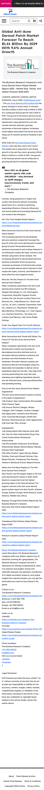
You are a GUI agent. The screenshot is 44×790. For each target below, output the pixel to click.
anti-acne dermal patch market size (22, 103)
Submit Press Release (12, 781)
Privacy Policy (33, 786)
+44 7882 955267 (9, 649)
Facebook (6, 662)
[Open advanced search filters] (34, 20)
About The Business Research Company (19, 550)
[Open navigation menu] (4, 21)
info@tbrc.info (8, 653)
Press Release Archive (25, 776)
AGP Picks (5, 4)
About (11, 776)
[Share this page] (40, 21)
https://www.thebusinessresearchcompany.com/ (23, 596)
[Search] (29, 20)
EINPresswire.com (32, 100)
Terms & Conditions (32, 781)
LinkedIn (6, 659)
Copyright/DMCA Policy (15, 786)
